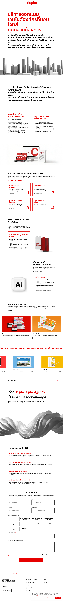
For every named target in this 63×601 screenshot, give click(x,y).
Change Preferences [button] (50, 597)
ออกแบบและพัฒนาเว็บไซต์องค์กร (8, 338)
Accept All (58, 597)
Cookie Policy (39, 595)
